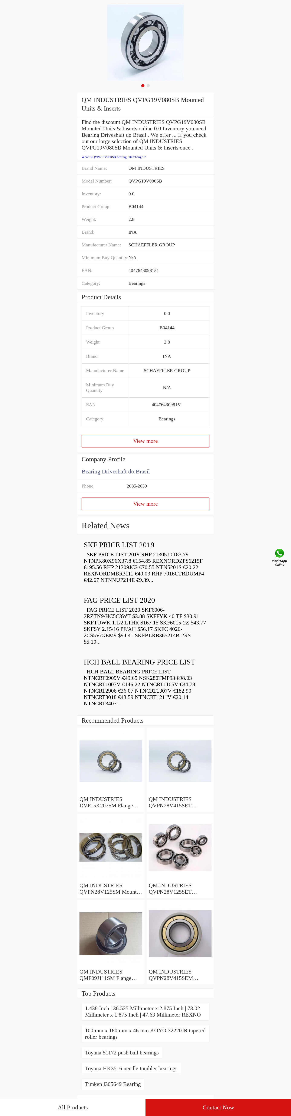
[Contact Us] (280, 558)
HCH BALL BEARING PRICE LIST (139, 662)
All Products (73, 1107)
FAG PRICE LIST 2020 (119, 600)
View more (145, 441)
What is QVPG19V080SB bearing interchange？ (114, 157)
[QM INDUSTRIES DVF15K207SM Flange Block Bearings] (110, 793)
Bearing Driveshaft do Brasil (116, 471)
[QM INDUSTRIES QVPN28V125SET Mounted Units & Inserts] (180, 879)
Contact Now (218, 1107)
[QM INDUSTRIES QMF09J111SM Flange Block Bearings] (110, 965)
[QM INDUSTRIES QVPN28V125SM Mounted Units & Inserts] (110, 879)
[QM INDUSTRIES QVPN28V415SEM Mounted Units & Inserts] (180, 965)
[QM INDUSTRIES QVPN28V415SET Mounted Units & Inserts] (180, 793)
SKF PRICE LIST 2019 (119, 545)
